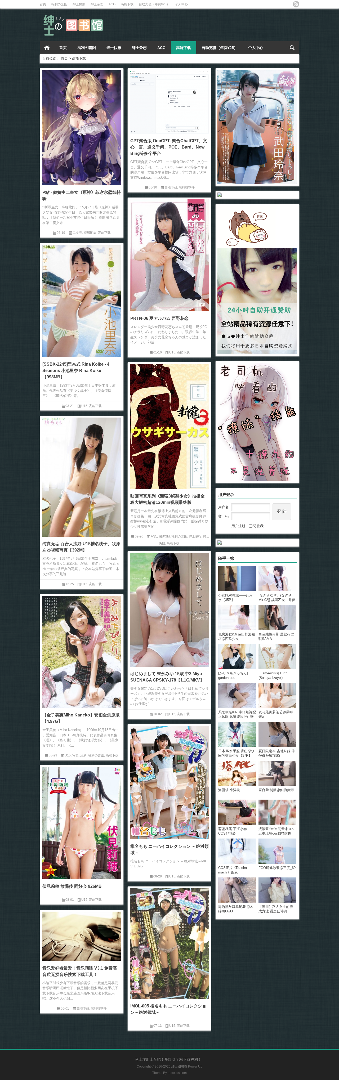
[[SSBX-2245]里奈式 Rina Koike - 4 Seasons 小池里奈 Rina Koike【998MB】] (81, 300)
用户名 (223, 507)
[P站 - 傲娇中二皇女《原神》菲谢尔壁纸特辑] (81, 126)
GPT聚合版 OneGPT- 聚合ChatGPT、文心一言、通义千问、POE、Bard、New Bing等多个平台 (168, 147)
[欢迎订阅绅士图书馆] (296, 4)
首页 (43, 4)
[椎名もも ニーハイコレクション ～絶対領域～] (169, 781)
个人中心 (181, 4)
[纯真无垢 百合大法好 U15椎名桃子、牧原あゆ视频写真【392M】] (81, 476)
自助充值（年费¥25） (154, 4)
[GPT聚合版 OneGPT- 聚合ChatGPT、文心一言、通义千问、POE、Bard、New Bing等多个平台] (169, 101)
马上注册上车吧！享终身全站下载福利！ (168, 1059)
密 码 (223, 516)
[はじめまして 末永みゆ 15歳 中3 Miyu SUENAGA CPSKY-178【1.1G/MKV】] (169, 609)
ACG (112, 4)
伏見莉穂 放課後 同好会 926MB (72, 886)
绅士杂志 (97, 4)
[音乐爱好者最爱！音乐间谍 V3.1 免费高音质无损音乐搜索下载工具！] (81, 935)
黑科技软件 (187, 187)
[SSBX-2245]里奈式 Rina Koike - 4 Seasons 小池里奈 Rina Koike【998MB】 (75, 370)
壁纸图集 (90, 233)
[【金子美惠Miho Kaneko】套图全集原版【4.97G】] (81, 651)
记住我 (258, 526)
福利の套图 (59, 4)
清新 (83, 755)
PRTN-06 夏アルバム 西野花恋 (159, 318)
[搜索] (292, 47)
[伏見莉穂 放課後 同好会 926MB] (81, 822)
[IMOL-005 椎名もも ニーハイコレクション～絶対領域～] (169, 942)
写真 (154, 536)
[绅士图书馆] (74, 15)
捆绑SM (164, 536)
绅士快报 (79, 4)
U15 (172, 352)
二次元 (77, 233)
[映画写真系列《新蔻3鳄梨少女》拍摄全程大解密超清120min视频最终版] (169, 425)
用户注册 (238, 526)
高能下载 (127, 4)
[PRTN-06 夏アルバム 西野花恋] (169, 254)
